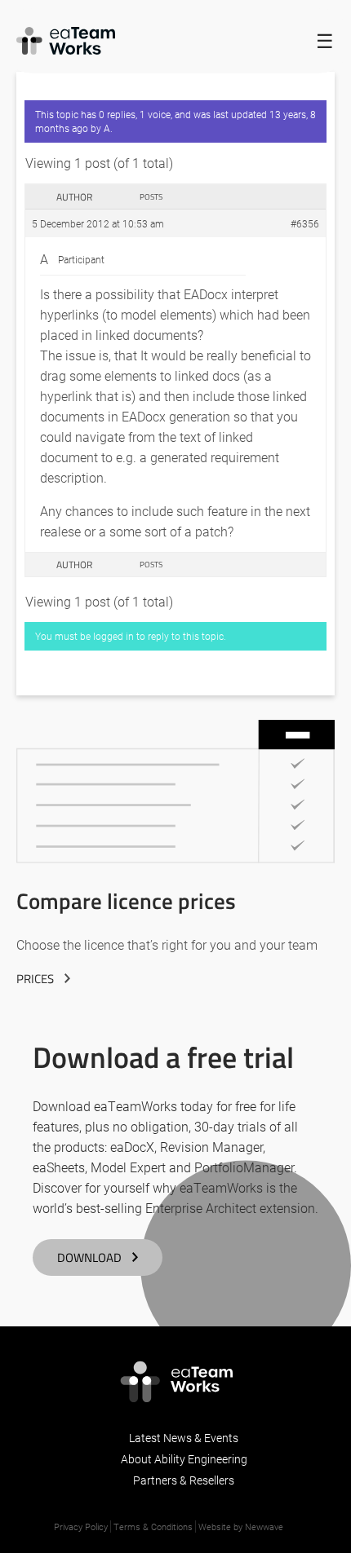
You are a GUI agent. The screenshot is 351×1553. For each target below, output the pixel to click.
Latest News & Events (183, 1437)
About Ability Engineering (184, 1459)
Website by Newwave (240, 1526)
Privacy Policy (81, 1526)
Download (89, 1257)
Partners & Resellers (183, 1480)
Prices (35, 978)
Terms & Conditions (153, 1526)
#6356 (305, 223)
